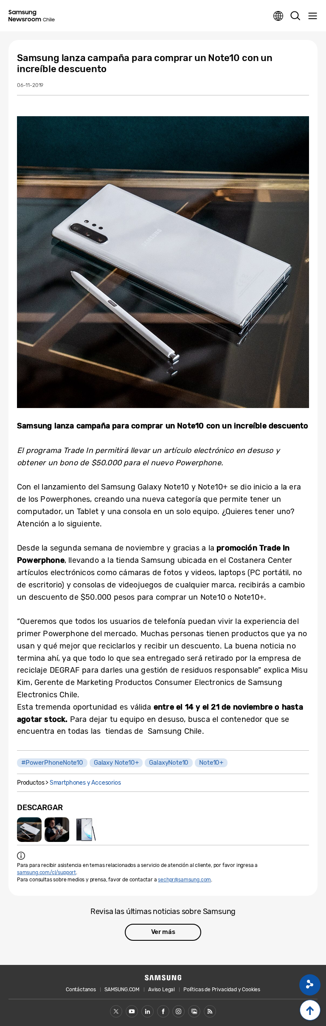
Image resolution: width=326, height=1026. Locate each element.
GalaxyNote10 (168, 762)
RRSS (210, 1011)
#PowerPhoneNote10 (52, 762)
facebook (163, 1011)
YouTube (132, 1011)
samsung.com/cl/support (46, 872)
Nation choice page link (278, 16)
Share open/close (309, 984)
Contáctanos (81, 989)
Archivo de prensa (194, 1011)
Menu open (312, 16)
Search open (295, 16)
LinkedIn (147, 1011)
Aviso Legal (161, 989)
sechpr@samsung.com (184, 880)
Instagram (178, 1011)
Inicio (310, 1010)
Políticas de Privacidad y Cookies (221, 989)
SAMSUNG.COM (122, 989)
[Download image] (29, 829)
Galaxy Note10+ (116, 762)
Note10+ (211, 762)
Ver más (163, 932)
